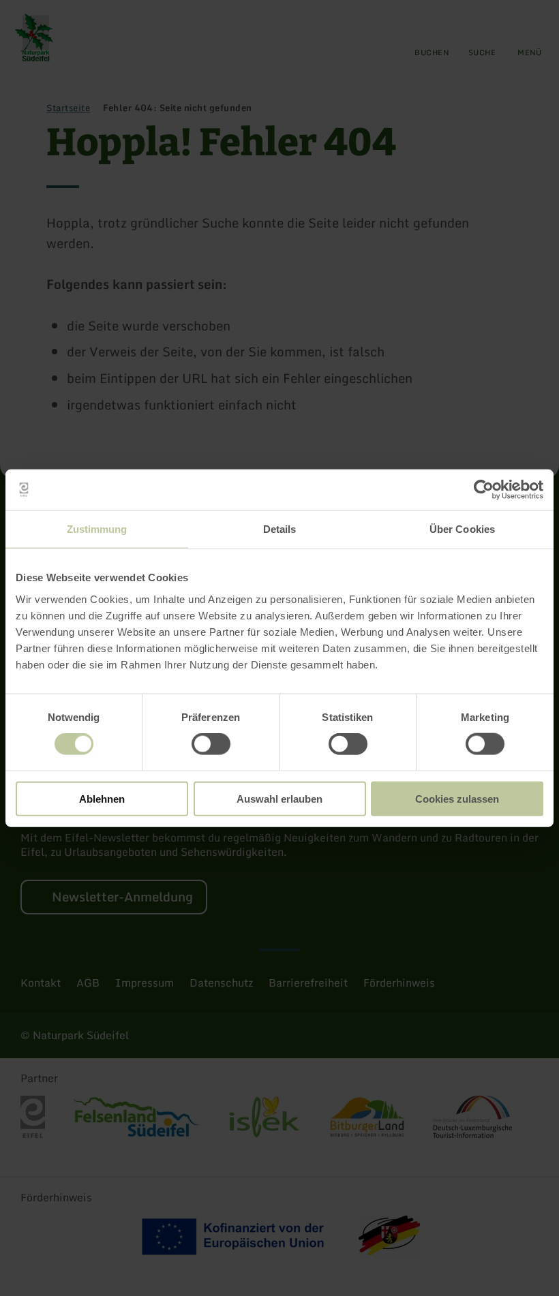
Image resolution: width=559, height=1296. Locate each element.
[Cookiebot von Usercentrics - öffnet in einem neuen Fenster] (483, 490)
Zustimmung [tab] (97, 529)
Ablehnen (102, 798)
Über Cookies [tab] (462, 529)
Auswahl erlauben (279, 798)
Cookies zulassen (457, 798)
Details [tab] (280, 529)
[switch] (211, 744)
